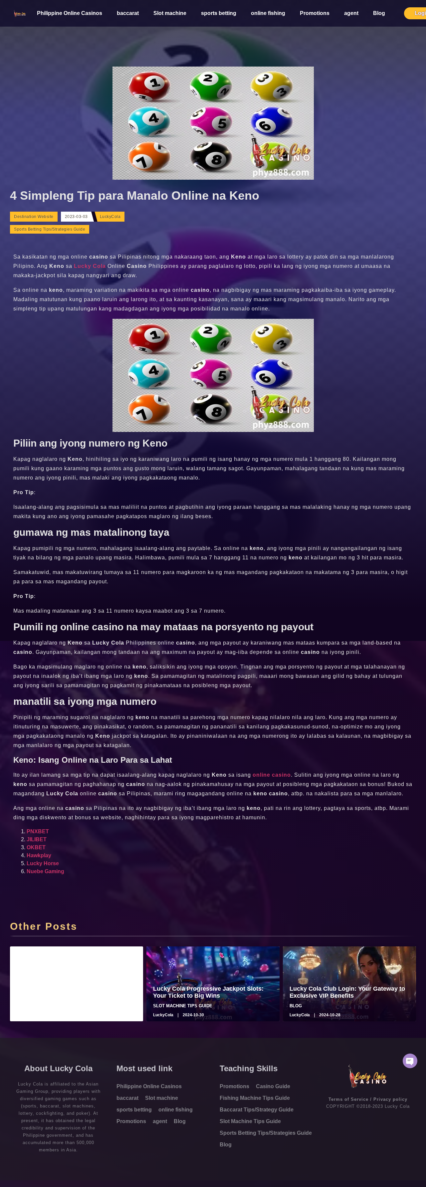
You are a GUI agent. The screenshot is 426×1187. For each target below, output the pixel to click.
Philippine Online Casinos (69, 13)
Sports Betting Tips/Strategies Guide (49, 229)
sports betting (218, 13)
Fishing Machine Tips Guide (255, 1098)
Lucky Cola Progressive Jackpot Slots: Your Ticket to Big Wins (208, 992)
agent (351, 13)
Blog (379, 13)
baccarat (128, 13)
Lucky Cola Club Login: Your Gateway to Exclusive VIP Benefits (347, 992)
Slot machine (169, 13)
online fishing (268, 13)
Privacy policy (390, 1099)
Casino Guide (273, 1086)
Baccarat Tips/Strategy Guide (257, 1109)
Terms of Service (348, 1099)
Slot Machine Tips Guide (250, 1121)
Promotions (314, 13)
